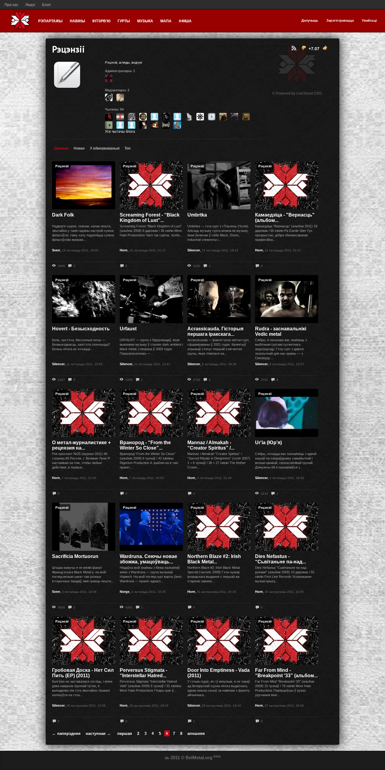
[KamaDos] (120, 116)
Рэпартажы (50, 21)
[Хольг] (108, 77)
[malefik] (234, 116)
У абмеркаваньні (104, 148)
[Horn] (154, 124)
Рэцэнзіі (62, 166)
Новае (79, 148)
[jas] (108, 116)
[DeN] (177, 124)
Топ (128, 148)
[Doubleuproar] (200, 116)
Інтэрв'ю (101, 21)
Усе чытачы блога (120, 131)
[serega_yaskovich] (246, 116)
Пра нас (11, 5)
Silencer (193, 250)
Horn (124, 250)
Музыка (145, 21)
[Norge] (211, 116)
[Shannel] (108, 124)
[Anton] (154, 116)
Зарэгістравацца (340, 20)
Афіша (185, 21)
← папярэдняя (66, 733)
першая (124, 733)
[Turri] (143, 124)
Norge (124, 591)
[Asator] (131, 116)
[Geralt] (223, 116)
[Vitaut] (143, 116)
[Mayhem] (120, 97)
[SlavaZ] (131, 124)
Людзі (30, 5)
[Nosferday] (108, 97)
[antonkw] (120, 124)
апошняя (196, 733)
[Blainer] (166, 116)
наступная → (98, 733)
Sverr (56, 250)
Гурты (124, 21)
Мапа (165, 21)
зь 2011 (172, 757)
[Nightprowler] (177, 116)
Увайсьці (369, 20)
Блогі (46, 5)
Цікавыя (61, 148)
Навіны (77, 21)
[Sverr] (188, 116)
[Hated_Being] (166, 124)
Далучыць (309, 20)
